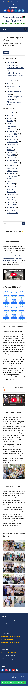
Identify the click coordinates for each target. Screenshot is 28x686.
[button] (3, 29)
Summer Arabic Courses (15, 76)
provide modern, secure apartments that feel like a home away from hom (13, 258)
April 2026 (10, 123)
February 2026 (12, 129)
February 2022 (12, 205)
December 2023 (12, 176)
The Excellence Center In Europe (10, 642)
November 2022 (12, 189)
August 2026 (11, 113)
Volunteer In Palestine (7, 639)
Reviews (8, 4)
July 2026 (10, 115)
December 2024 (12, 163)
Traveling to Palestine (14, 86)
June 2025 (10, 150)
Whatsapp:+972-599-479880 (8, 653)
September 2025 (12, 142)
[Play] (4, 405)
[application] (14, 400)
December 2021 (12, 210)
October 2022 (11, 192)
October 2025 (11, 139)
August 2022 (11, 194)
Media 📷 (19, 1)
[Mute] (21, 405)
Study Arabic (11, 65)
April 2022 (10, 200)
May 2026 (10, 121)
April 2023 (10, 181)
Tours (8, 83)
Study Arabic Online (13, 73)
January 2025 (11, 160)
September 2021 (12, 213)
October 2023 (11, 179)
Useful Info (16, 4)
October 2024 (11, 165)
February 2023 (12, 186)
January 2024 (11, 173)
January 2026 (11, 131)
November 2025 (12, 136)
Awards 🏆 (6, 1)
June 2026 (10, 118)
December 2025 (12, 134)
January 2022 (11, 207)
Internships (10, 62)
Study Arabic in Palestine (15, 68)
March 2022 (11, 202)
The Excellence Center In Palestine (10, 636)
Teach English (11, 81)
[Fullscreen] (23, 405)
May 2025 (10, 152)
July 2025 (10, 147)
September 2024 (12, 168)
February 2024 (12, 171)
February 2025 (12, 157)
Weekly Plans (12, 7)
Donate (13, 1)
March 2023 (11, 184)
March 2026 (11, 126)
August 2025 (11, 144)
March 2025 (11, 155)
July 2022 (10, 197)
